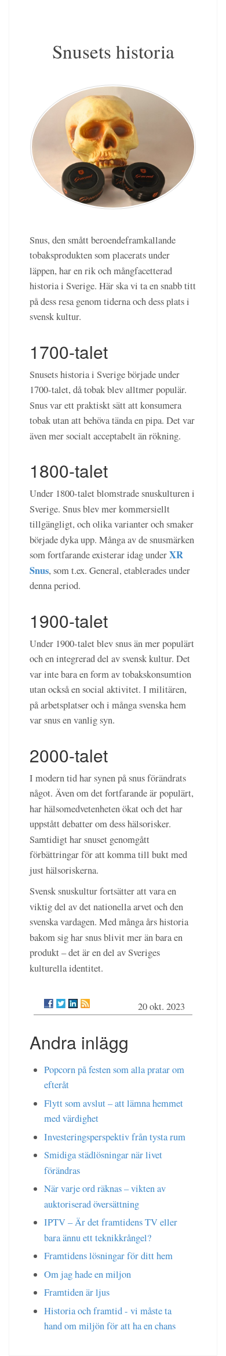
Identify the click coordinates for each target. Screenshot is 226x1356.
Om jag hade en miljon (87, 1274)
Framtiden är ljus (77, 1292)
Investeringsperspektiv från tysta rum (114, 1136)
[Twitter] (60, 1003)
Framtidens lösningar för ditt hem (108, 1255)
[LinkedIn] (73, 1003)
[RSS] (85, 1003)
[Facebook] (48, 1003)
